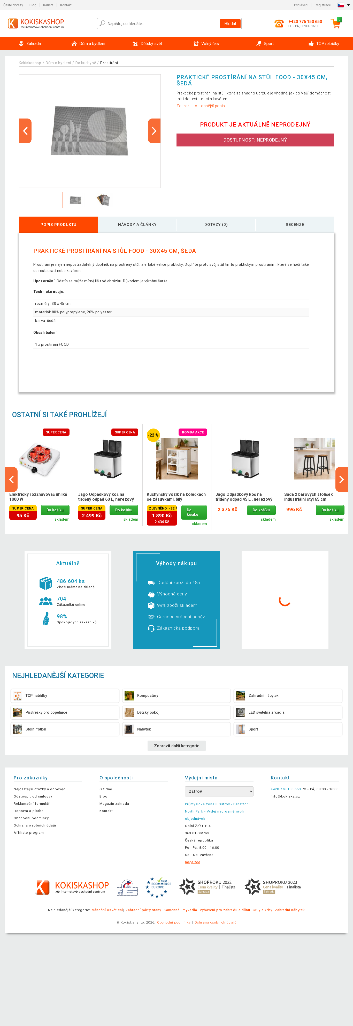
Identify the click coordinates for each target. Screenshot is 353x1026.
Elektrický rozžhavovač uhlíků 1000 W (38, 497)
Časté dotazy (13, 5)
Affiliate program (29, 833)
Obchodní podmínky (31, 818)
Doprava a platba (29, 811)
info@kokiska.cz (285, 796)
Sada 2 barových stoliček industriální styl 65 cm (308, 497)
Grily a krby (262, 910)
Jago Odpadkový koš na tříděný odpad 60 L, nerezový (106, 497)
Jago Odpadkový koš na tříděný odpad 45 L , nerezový (244, 497)
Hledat (230, 23)
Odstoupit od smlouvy (33, 796)
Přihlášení (301, 5)
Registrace (323, 5)
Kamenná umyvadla (180, 910)
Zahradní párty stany (143, 910)
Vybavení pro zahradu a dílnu (225, 910)
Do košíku (55, 510)
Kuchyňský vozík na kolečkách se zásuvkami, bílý (176, 497)
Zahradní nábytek (290, 910)
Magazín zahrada (114, 804)
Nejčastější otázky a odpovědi (40, 789)
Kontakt (66, 5)
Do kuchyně (85, 63)
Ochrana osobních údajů (35, 825)
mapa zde (192, 862)
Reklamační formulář (32, 804)
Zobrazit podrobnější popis (201, 106)
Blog (32, 5)
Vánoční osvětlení (107, 910)
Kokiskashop (30, 63)
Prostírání (109, 63)
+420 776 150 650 (286, 789)
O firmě (105, 789)
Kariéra (48, 5)
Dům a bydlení (58, 63)
